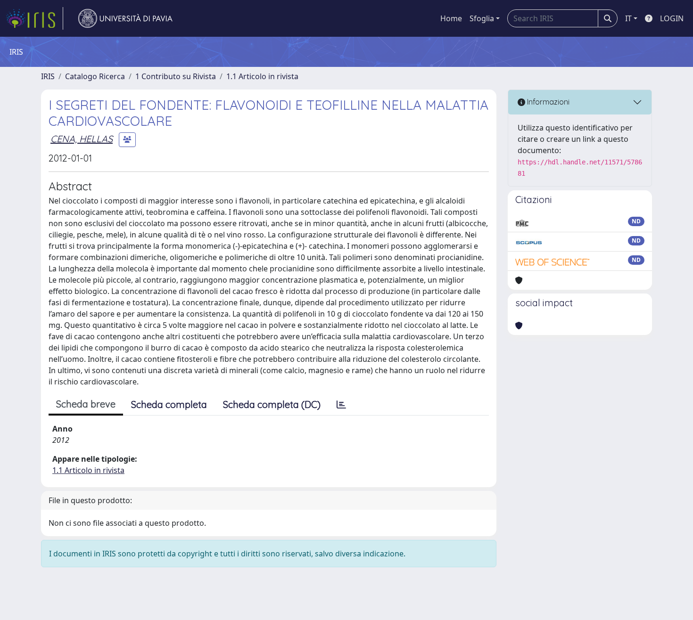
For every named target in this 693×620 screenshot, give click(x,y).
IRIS (48, 76)
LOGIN (672, 18)
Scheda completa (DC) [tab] (272, 404)
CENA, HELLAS (81, 139)
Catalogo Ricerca (95, 76)
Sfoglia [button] (482, 18)
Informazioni (547, 101)
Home (451, 18)
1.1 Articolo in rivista (262, 76)
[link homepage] (34, 18)
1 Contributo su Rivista (175, 76)
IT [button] (628, 18)
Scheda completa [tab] (169, 404)
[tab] (341, 405)
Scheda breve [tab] (86, 404)
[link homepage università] (125, 18)
